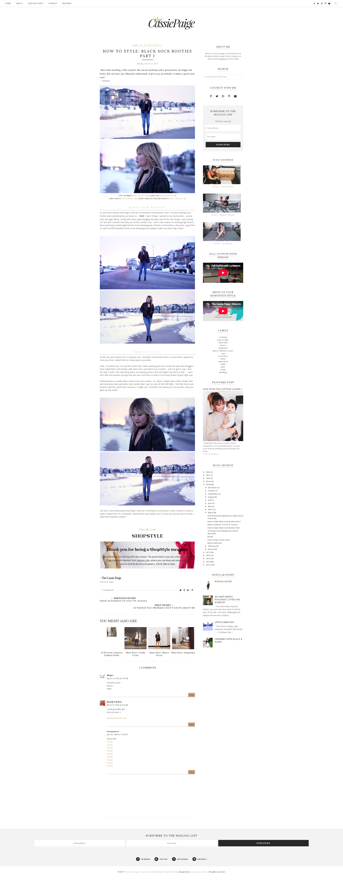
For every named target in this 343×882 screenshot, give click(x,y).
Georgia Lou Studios (199, 872)
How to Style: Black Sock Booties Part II (224, 521)
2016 (208, 555)
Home (8, 3)
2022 (208, 472)
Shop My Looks (35, 3)
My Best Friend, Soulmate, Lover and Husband (227, 599)
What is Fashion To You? (223, 351)
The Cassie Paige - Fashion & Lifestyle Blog (143, 872)
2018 (208, 484)
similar (136, 196)
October (212, 491)
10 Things (223, 337)
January (211, 549)
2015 (208, 558)
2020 (208, 478)
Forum (110, 741)
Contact (53, 3)
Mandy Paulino (114, 702)
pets (223, 367)
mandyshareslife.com (117, 718)
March (211, 512)
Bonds (210, 537)
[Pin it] (192, 590)
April (210, 509)
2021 (208, 475)
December (213, 488)
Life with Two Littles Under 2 (222, 389)
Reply (191, 695)
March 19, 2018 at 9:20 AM (117, 705)
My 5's (223, 345)
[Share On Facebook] (184, 590)
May (210, 506)
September (213, 494)
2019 (208, 481)
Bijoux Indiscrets (215, 543)
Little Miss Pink (224, 622)
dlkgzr (110, 675)
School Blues (223, 581)
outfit (157, 45)
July (210, 500)
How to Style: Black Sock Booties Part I (224, 528)
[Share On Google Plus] (188, 590)
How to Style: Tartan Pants (219, 540)
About (19, 3)
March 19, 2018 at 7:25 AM (117, 678)
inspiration (223, 361)
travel (223, 370)
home (223, 359)
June (210, 503)
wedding (223, 372)
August (211, 497)
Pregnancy (223, 348)
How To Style (142, 45)
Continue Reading (210, 454)
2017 (208, 552)
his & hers (223, 356)
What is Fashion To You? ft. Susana (222, 524)
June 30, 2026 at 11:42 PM (117, 734)
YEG (223, 353)
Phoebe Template (170, 872)
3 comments (108, 590)
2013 (208, 565)
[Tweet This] (181, 590)
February (212, 546)
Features (67, 3)
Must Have (223, 342)
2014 (208, 562)
